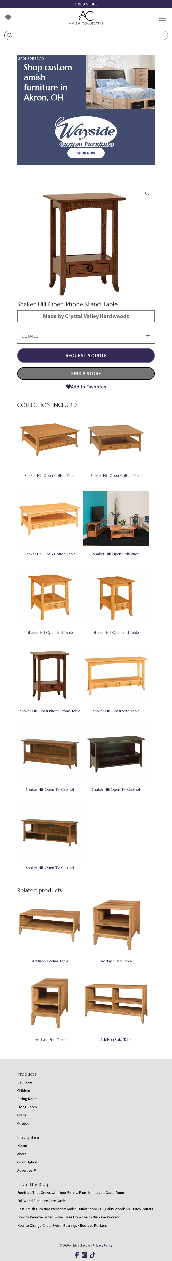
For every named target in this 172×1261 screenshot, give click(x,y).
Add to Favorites (88, 386)
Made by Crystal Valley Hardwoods (86, 316)
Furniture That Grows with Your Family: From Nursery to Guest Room (71, 1192)
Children (23, 1090)
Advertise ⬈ (26, 1170)
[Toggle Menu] (162, 19)
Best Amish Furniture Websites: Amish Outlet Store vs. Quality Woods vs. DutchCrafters (85, 1208)
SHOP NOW (86, 153)
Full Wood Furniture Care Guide (41, 1200)
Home (22, 1145)
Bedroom (24, 1082)
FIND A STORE (86, 4)
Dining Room (27, 1098)
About (22, 1153)
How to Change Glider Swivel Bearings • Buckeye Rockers (62, 1225)
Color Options (28, 1162)
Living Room (27, 1106)
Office (21, 1115)
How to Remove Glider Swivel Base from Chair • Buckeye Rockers (68, 1217)
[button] (147, 193)
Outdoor (24, 1123)
